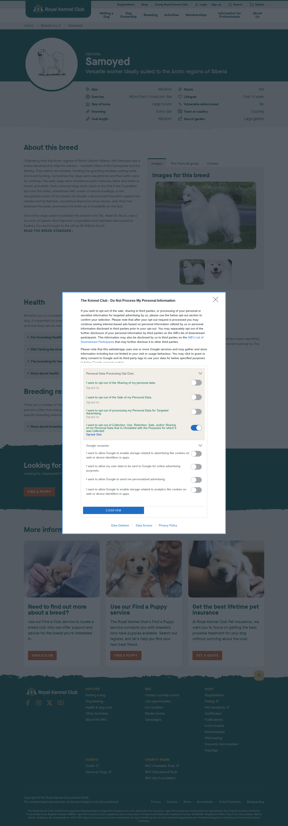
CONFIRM (113, 510)
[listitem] (144, 373)
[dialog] (144, 413)
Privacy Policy (168, 525)
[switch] (196, 382)
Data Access (144, 525)
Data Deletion (120, 525)
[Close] (217, 301)
